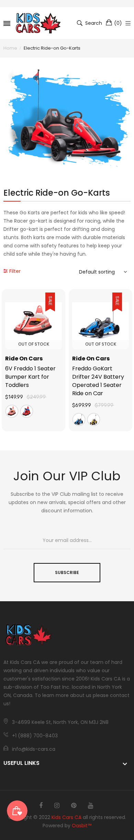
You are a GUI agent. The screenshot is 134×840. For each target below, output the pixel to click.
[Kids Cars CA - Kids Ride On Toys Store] (38, 23)
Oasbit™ (81, 825)
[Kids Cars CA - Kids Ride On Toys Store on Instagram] (57, 805)
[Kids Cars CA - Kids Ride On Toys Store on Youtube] (90, 805)
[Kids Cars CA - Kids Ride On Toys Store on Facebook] (41, 805)
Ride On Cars (24, 358)
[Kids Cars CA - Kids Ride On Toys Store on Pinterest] (73, 805)
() (118, 23)
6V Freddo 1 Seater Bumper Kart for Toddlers (30, 377)
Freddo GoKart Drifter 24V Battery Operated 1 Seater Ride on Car (98, 381)
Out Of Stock (33, 344)
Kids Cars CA (66, 817)
